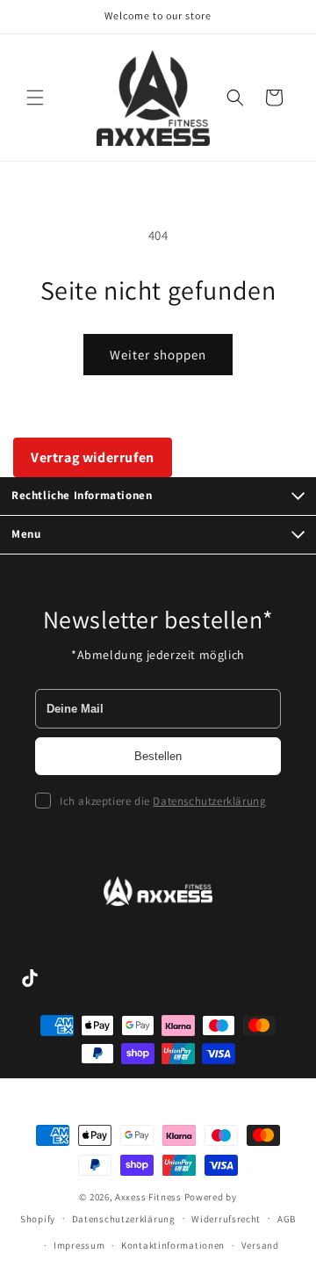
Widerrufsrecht (226, 1219)
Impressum (79, 1245)
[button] (35, 97)
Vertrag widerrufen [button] (92, 457)
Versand (260, 1245)
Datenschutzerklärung (209, 801)
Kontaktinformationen (173, 1245)
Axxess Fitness (148, 1197)
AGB (286, 1219)
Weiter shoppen (158, 354)
